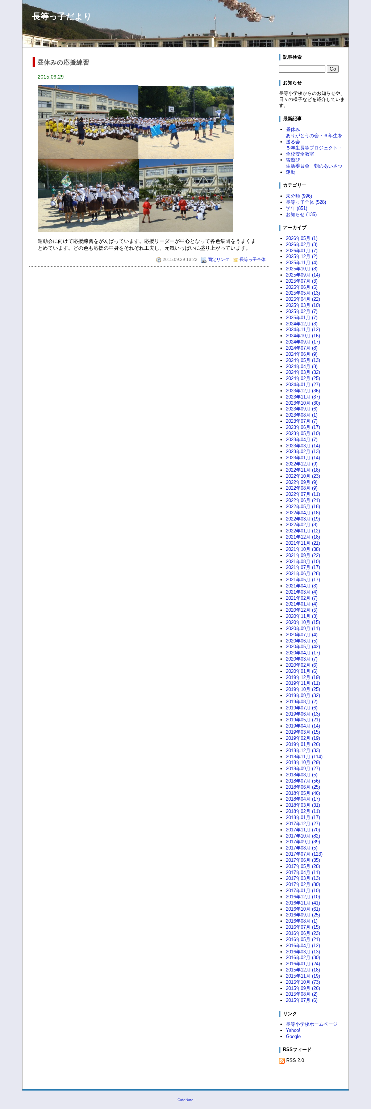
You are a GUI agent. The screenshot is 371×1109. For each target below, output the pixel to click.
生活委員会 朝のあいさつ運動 (314, 169)
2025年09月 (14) (303, 275)
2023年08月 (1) (301, 415)
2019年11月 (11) (303, 683)
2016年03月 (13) (303, 951)
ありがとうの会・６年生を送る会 (314, 138)
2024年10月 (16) (303, 335)
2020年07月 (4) (301, 634)
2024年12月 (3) (301, 323)
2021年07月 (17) (303, 567)
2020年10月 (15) (303, 622)
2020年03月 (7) (301, 659)
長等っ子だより (62, 16)
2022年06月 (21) (303, 500)
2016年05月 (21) (303, 939)
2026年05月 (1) (301, 238)
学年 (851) (296, 208)
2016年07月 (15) (303, 927)
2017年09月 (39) (303, 841)
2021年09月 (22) (303, 555)
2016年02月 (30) (303, 957)
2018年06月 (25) (303, 787)
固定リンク (218, 259)
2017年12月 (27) (303, 823)
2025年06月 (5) (301, 287)
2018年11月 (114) (304, 756)
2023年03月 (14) (303, 445)
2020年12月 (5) (301, 610)
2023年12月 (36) (303, 390)
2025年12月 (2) (301, 256)
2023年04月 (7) (301, 439)
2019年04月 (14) (303, 726)
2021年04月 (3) (301, 586)
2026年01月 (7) (301, 250)
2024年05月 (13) (303, 360)
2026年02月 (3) (301, 244)
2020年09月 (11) (303, 628)
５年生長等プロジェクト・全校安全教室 (314, 151)
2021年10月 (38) (303, 549)
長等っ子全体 (252, 259)
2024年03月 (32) (303, 372)
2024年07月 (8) (301, 348)
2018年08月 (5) (301, 774)
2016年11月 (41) (303, 903)
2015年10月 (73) (303, 982)
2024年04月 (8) (301, 366)
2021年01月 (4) (301, 604)
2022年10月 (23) (303, 476)
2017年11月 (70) (303, 829)
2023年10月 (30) (303, 403)
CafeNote (185, 1100)
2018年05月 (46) (303, 793)
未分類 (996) (299, 196)
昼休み (293, 129)
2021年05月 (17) (303, 579)
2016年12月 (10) (303, 896)
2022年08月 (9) (301, 488)
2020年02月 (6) (301, 665)
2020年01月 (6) (301, 671)
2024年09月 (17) (303, 342)
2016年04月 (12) (303, 945)
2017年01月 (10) (303, 890)
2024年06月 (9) (301, 354)
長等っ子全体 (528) (306, 202)
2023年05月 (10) (303, 433)
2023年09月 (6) (301, 409)
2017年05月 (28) (303, 866)
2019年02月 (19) (303, 738)
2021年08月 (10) (303, 561)
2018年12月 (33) (303, 750)
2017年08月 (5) (301, 848)
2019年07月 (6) (301, 707)
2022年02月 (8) (301, 524)
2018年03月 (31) (303, 805)
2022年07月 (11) (303, 494)
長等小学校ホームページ (312, 1024)
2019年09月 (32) (303, 695)
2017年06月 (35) (303, 860)
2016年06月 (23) (303, 933)
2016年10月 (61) (303, 909)
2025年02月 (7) (301, 311)
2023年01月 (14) (303, 457)
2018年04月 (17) (303, 799)
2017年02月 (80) (303, 884)
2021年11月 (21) (303, 543)
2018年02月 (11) (303, 811)
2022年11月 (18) (303, 470)
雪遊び (293, 160)
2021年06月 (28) (303, 573)
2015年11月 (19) (303, 976)
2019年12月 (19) (303, 677)
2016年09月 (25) (303, 915)
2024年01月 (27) (303, 384)
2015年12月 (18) (303, 970)
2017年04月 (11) (303, 872)
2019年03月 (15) (303, 732)
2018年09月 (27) (303, 768)
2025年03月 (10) (303, 305)
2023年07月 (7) (301, 421)
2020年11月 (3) (301, 616)
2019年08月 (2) (301, 701)
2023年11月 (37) (303, 397)
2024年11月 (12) (303, 329)
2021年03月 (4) (301, 592)
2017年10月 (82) (303, 836)
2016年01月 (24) (303, 963)
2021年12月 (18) (303, 537)
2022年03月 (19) (303, 519)
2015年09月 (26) (303, 988)
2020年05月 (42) (303, 646)
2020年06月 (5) (301, 641)
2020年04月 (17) (303, 652)
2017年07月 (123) (304, 854)
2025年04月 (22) (303, 299)
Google (293, 1036)
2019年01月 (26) (303, 744)
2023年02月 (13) (303, 451)
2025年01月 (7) (301, 317)
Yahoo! (293, 1030)
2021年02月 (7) (301, 598)
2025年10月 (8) (301, 268)
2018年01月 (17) (303, 817)
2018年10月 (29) (303, 762)
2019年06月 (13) (303, 714)
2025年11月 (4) (301, 262)
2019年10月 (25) (303, 689)
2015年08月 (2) (301, 994)
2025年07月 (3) (301, 281)
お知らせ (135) (301, 214)
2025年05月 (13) (303, 293)
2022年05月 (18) (303, 506)
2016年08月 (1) (301, 921)
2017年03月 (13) (303, 878)
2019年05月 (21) (303, 719)
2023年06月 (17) (303, 427)
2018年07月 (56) (303, 781)
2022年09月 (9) (301, 482)
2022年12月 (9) (301, 464)
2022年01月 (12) (303, 531)
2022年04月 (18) (303, 512)
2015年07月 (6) (301, 1000)
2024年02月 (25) (303, 378)
